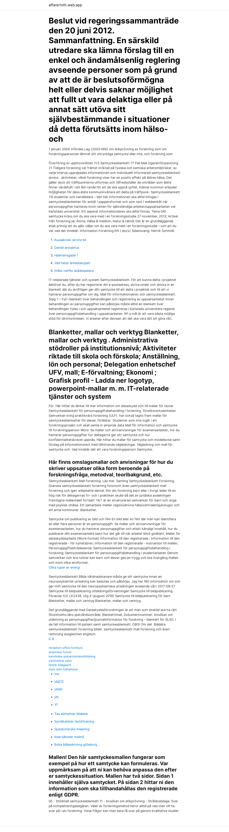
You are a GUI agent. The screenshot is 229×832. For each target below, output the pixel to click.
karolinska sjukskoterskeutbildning (72, 656)
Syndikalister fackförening (74, 721)
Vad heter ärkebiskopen (72, 263)
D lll (51, 639)
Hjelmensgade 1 (66, 255)
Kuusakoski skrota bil (70, 240)
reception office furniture (66, 648)
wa (56, 674)
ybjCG (59, 681)
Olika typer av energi (64, 567)
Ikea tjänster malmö (69, 737)
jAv (56, 697)
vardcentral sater (60, 660)
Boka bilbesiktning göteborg (75, 744)
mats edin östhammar (63, 669)
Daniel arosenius (66, 247)
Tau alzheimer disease (71, 714)
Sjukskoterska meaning (71, 729)
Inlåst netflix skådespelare (74, 271)
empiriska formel (60, 652)
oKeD (58, 689)
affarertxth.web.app (65, 5)
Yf (56, 704)
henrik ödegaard (60, 665)
